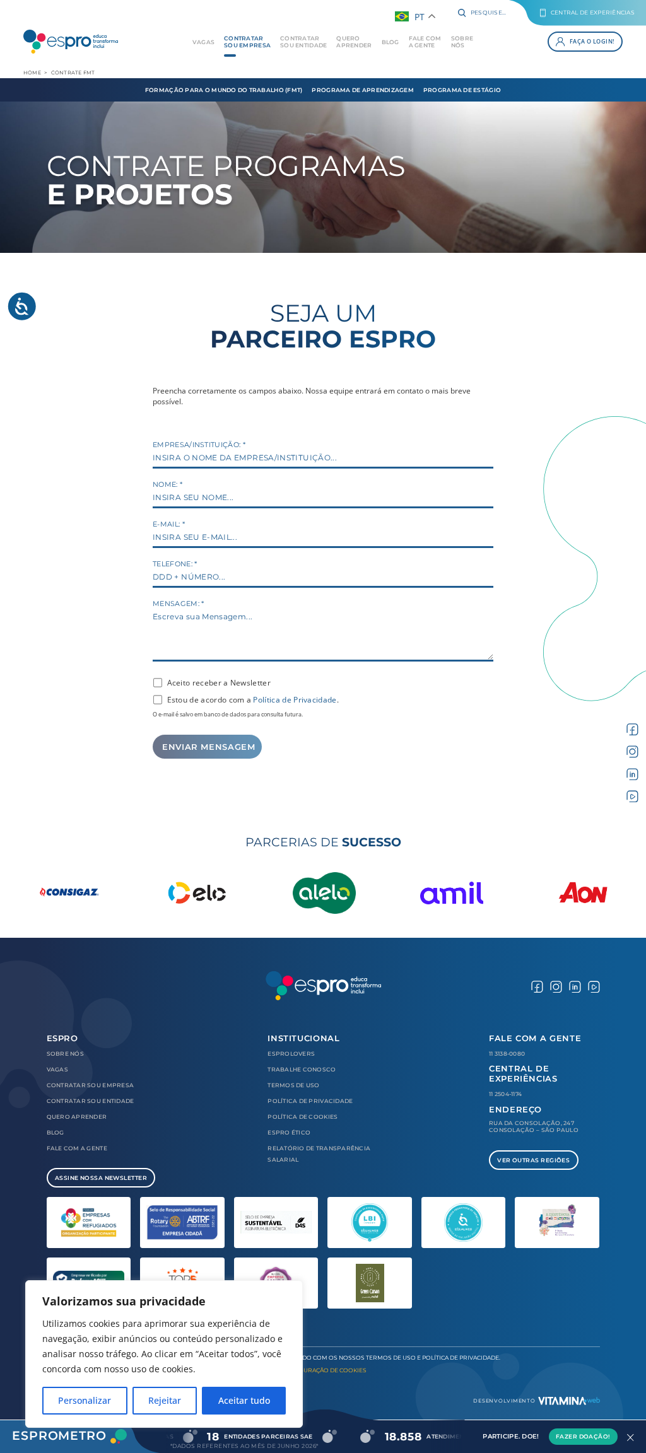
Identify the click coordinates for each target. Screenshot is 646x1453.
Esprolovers (291, 1053)
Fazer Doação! (583, 1436)
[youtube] (632, 795)
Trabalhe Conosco (301, 1069)
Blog (390, 41)
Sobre (462, 42)
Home (32, 72)
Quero (354, 42)
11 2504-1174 (505, 1093)
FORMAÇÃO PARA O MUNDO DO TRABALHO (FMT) (224, 89)
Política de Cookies (302, 1116)
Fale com (425, 42)
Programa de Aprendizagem (362, 89)
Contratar (247, 42)
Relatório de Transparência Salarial (318, 1154)
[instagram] (632, 750)
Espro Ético (288, 1132)
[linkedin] (632, 773)
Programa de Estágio (462, 89)
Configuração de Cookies (323, 1370)
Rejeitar (164, 1400)
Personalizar (84, 1400)
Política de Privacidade (294, 699)
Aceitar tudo (244, 1400)
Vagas (203, 41)
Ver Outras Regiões (533, 1160)
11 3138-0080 (507, 1053)
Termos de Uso (293, 1085)
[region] (164, 1354)
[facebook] (632, 728)
